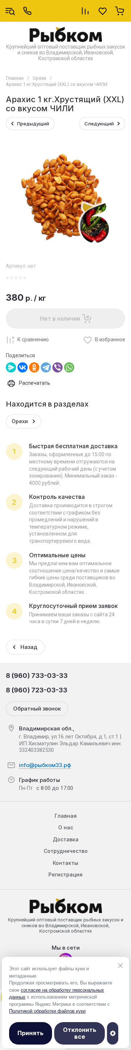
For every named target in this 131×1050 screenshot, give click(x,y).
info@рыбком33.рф (45, 765)
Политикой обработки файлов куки (47, 1011)
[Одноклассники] (34, 367)
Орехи (39, 78)
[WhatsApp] (69, 367)
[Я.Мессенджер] (11, 367)
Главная (15, 78)
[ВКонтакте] (22, 367)
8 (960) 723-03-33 (36, 690)
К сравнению (33, 339)
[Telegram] (46, 367)
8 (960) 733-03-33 (37, 675)
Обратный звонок (37, 708)
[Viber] (57, 367)
